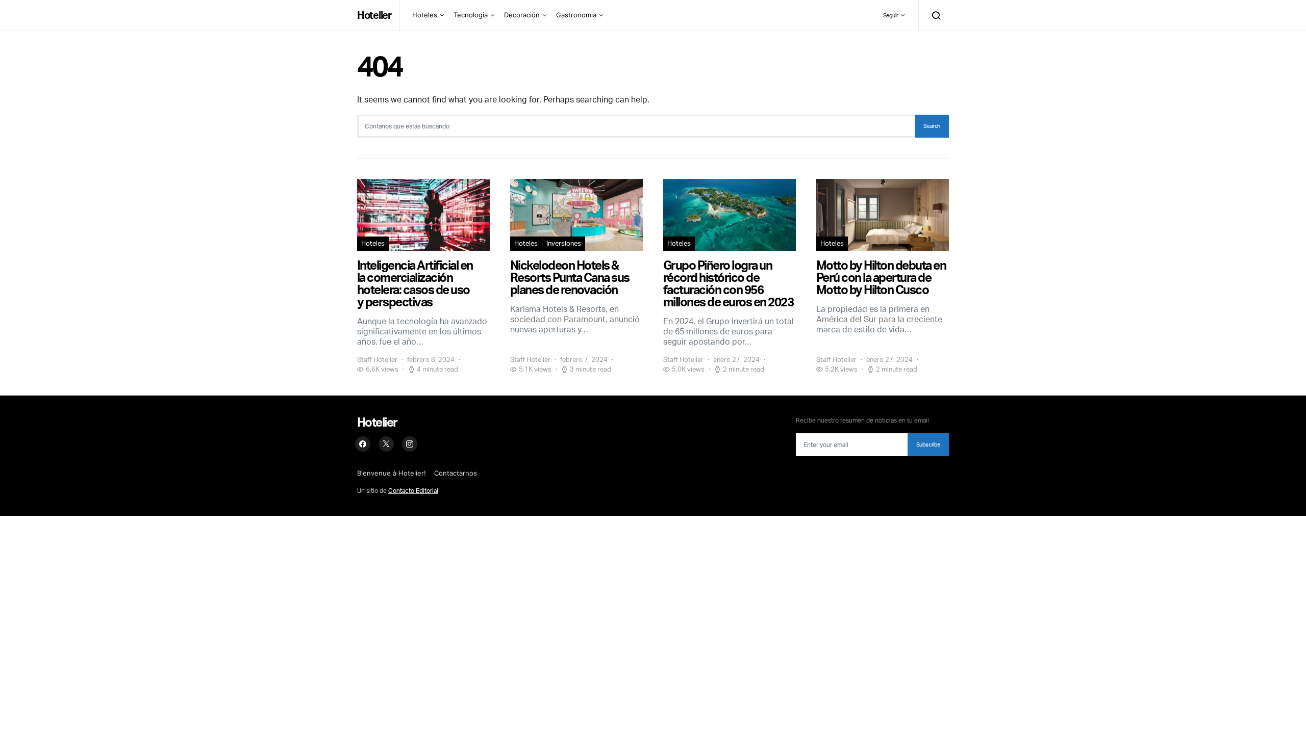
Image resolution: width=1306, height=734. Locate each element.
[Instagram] (409, 444)
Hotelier (374, 15)
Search (931, 125)
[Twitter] (386, 444)
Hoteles (424, 15)
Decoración (522, 15)
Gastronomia (576, 15)
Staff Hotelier (377, 359)
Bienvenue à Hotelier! (391, 473)
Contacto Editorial (413, 490)
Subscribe (928, 444)
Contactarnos (455, 473)
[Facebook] (362, 444)
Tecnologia (471, 15)
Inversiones (563, 243)
